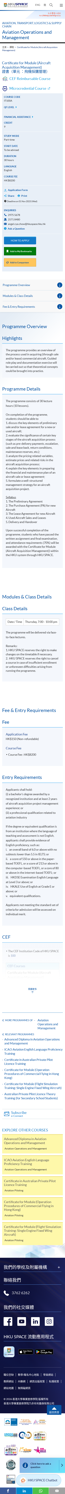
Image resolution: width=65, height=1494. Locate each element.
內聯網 (21, 1381)
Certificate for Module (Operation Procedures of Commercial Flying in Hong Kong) (31, 1073)
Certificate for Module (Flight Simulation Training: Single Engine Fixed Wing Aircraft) (33, 1086)
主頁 (4, 47)
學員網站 (48, 1374)
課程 (12, 47)
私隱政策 (54, 1381)
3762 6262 (21, 1293)
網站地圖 (9, 1388)
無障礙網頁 (24, 1388)
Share (11, 195)
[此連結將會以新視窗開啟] (25, 1351)
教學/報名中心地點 (28, 1374)
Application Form (18, 190)
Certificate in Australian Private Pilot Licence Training (28, 1061)
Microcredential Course (27, 88)
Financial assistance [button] (17, 117)
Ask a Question (16, 228)
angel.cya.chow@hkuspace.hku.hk (27, 224)
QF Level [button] (9, 107)
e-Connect (19, 1114)
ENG (37, 5)
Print (24, 195)
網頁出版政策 (37, 1381)
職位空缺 (9, 1374)
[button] (51, 5)
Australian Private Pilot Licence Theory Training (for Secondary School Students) (31, 1096)
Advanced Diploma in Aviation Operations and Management (32, 1041)
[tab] (32, 326)
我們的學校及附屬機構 (25, 1267)
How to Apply (20, 240)
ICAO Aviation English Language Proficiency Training (33, 1051)
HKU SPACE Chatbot (42, 1480)
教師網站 (9, 1381)
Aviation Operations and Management (27, 34)
